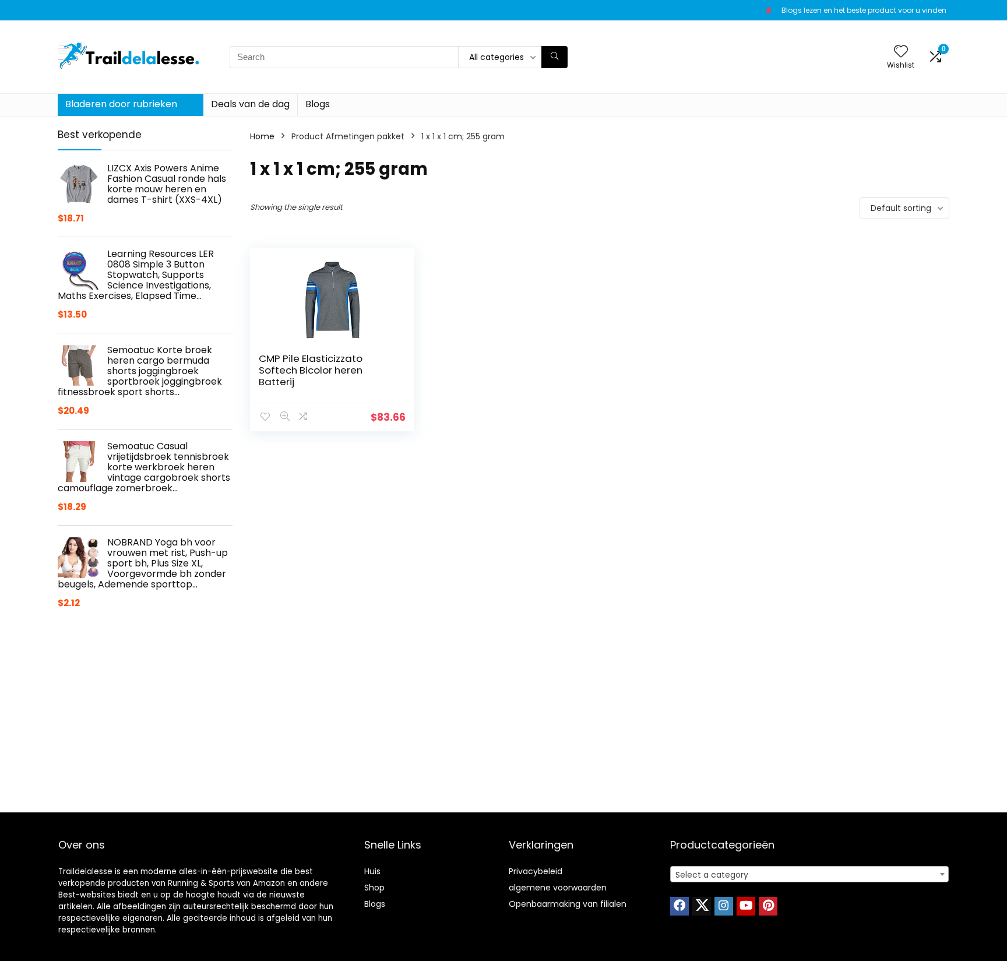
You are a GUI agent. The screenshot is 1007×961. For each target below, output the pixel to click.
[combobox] (809, 874)
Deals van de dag (250, 104)
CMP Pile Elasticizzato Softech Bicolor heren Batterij (310, 370)
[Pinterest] (768, 906)
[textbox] (809, 875)
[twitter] (701, 906)
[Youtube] (746, 906)
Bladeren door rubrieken (121, 104)
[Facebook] (679, 906)
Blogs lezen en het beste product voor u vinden (863, 10)
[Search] (554, 57)
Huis (372, 871)
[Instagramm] (723, 906)
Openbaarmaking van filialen (567, 904)
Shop (374, 887)
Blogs (317, 104)
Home (262, 136)
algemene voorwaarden (558, 887)
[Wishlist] (901, 52)
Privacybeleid (535, 871)
